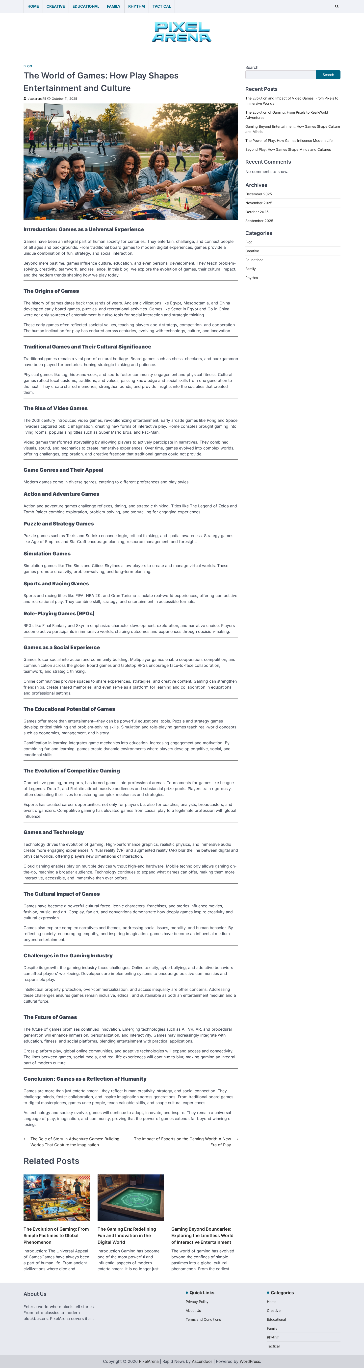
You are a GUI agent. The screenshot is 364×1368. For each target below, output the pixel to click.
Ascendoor (202, 1361)
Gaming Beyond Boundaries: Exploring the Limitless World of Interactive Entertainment (202, 1235)
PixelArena (149, 1361)
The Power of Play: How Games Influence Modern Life (289, 140)
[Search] (336, 6)
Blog (28, 66)
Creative (56, 6)
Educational (86, 6)
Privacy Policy (197, 1301)
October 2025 (256, 212)
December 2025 (258, 194)
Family (114, 6)
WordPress (250, 1361)
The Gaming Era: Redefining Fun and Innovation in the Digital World (127, 1235)
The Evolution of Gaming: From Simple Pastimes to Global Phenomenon (56, 1235)
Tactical (162, 6)
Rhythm (136, 6)
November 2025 (258, 203)
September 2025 (259, 221)
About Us (193, 1310)
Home (33, 6)
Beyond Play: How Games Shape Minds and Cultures (288, 149)
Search (251, 67)
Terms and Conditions (203, 1319)
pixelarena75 (36, 98)
